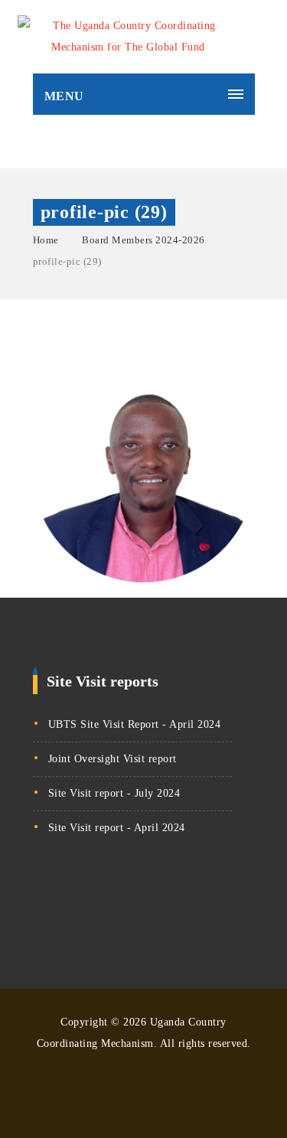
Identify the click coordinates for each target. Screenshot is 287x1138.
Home (46, 240)
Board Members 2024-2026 (143, 240)
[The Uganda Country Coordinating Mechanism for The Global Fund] (129, 36)
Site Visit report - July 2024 (114, 793)
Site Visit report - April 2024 (116, 827)
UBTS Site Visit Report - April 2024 (134, 724)
